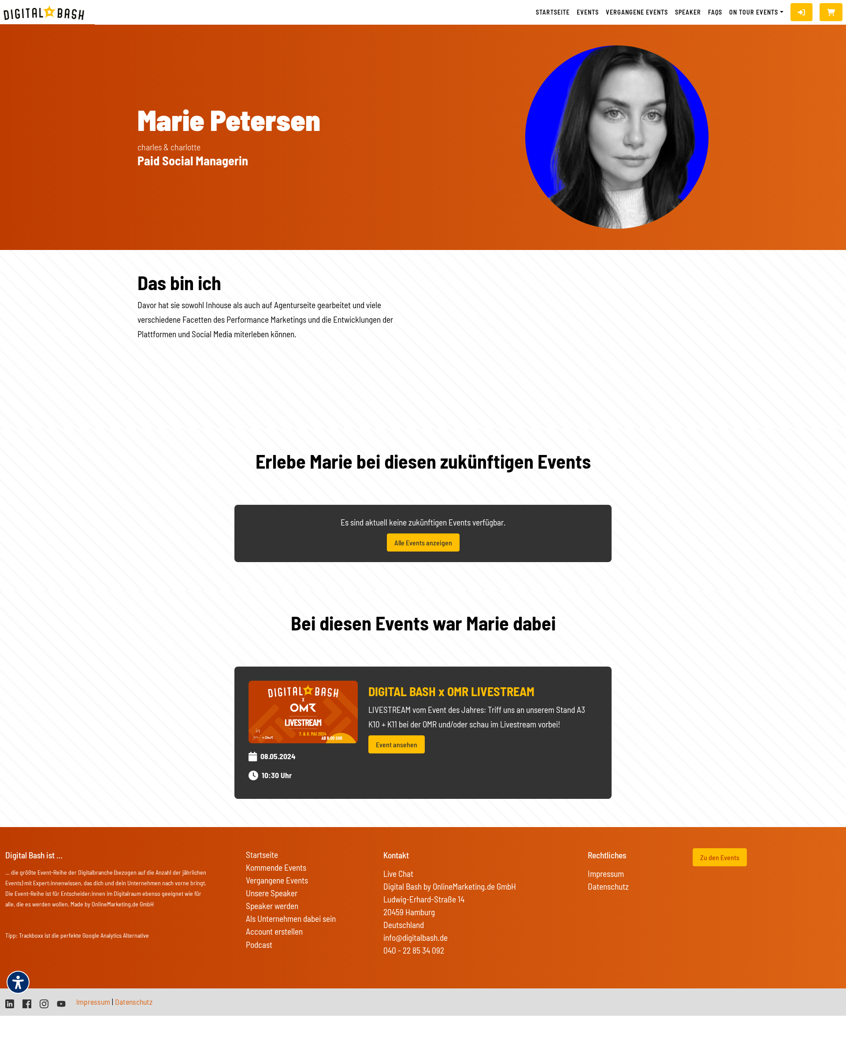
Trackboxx (31, 935)
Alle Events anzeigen (423, 542)
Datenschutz (608, 886)
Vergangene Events (277, 880)
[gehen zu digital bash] (44, 1003)
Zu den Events (719, 857)
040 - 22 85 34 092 (413, 950)
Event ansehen (396, 744)
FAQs (715, 12)
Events (588, 12)
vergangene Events (637, 12)
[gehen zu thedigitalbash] (26, 1003)
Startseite (553, 12)
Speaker (688, 12)
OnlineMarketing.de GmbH (123, 904)
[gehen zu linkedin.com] (9, 1003)
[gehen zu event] (303, 711)
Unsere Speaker (271, 893)
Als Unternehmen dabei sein (291, 918)
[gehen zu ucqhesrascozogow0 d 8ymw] (61, 1003)
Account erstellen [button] (274, 931)
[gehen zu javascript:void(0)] (831, 12)
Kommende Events (276, 867)
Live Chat (398, 874)
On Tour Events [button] (753, 12)
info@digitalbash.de (415, 937)
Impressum (606, 874)
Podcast (259, 944)
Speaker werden (272, 906)
